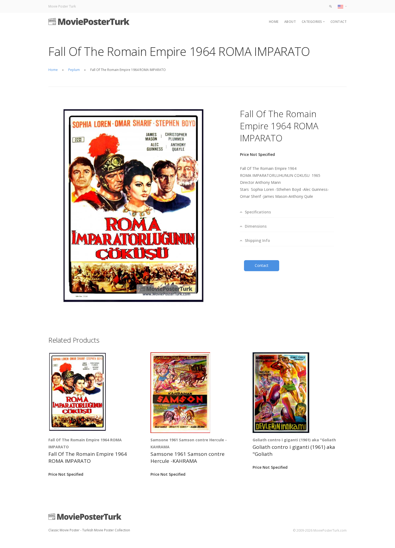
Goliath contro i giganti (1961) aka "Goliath (294, 439)
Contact (339, 21)
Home (274, 21)
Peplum (74, 69)
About (290, 21)
